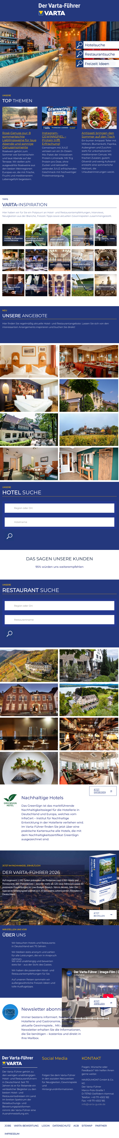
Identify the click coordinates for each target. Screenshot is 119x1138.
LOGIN (46, 1125)
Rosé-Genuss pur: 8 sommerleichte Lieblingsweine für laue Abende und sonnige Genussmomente (19, 140)
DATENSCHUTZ (62, 1125)
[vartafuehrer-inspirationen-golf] (83, 275)
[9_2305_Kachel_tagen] (59, 250)
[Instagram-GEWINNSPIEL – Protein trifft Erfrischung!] (59, 118)
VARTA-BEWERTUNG (26, 1125)
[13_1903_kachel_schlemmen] (106, 250)
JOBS (8, 1125)
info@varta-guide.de (93, 1104)
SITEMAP (87, 1125)
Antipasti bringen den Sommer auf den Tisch (98, 134)
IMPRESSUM (12, 1133)
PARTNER (101, 1125)
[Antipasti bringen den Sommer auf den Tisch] (99, 118)
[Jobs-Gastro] (36, 275)
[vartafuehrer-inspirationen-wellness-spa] (59, 275)
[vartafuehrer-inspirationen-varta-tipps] (106, 225)
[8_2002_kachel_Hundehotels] (83, 225)
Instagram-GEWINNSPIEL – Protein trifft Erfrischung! (54, 138)
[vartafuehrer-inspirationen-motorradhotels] (106, 275)
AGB (76, 1125)
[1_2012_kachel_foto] (13, 225)
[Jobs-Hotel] (13, 275)
